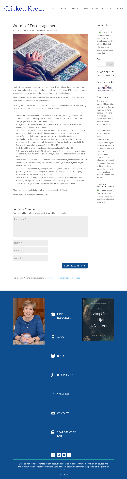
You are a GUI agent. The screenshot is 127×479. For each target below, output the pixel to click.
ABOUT (61, 336)
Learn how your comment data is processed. (62, 278)
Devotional (40, 30)
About (64, 8)
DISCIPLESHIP (65, 375)
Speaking (74, 8)
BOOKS (61, 356)
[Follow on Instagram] (59, 455)
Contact (119, 8)
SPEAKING (63, 394)
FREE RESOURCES (64, 316)
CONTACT (63, 413)
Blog (109, 8)
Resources (96, 8)
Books (85, 8)
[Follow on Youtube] (64, 455)
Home (55, 8)
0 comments (52, 30)
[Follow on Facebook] (53, 455)
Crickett (18, 30)
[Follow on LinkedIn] (69, 455)
